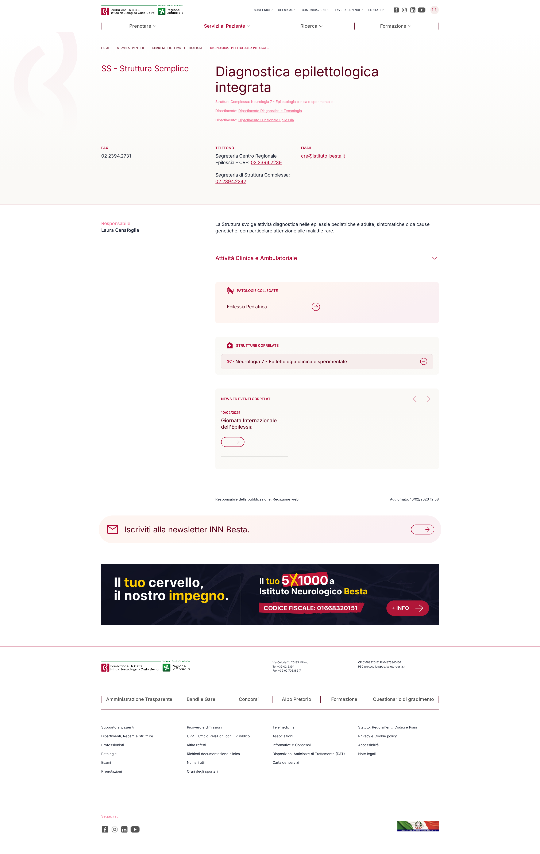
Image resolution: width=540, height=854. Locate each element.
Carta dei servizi (286, 762)
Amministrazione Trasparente (139, 699)
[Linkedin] (413, 10)
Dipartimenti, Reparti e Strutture (177, 48)
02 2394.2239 (266, 162)
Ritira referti (196, 745)
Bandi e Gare (201, 699)
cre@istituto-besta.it (323, 156)
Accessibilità (368, 745)
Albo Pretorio (296, 699)
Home (105, 48)
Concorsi (249, 699)
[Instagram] (404, 10)
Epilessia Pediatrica (247, 306)
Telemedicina (283, 727)
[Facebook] (396, 10)
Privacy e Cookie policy (377, 736)
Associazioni (283, 736)
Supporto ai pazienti (117, 727)
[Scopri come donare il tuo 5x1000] (270, 594)
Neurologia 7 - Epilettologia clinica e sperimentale (292, 102)
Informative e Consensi (292, 745)
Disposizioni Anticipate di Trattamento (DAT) (309, 754)
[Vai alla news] (232, 442)
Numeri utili (196, 762)
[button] (316, 307)
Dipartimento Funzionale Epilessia (266, 120)
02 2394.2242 (230, 181)
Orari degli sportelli (202, 771)
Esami (106, 762)
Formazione (344, 699)
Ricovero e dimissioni (204, 727)
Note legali (367, 754)
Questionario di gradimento (403, 699)
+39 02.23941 (286, 666)
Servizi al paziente (131, 48)
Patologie (109, 754)
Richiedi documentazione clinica (213, 754)
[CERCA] (434, 10)
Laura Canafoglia (120, 230)
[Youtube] (422, 10)
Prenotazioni (111, 771)
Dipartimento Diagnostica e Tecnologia (270, 111)
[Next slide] (428, 398)
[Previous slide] (414, 398)
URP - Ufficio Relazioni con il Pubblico (218, 736)
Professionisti (112, 745)
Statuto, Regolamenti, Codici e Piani (387, 727)
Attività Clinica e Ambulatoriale (256, 258)
